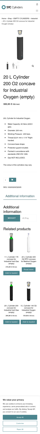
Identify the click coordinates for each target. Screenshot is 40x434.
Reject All (20, 429)
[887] (12, 180)
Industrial (34, 18)
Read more (29, 269)
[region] (20, 415)
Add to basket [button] (11, 273)
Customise (20, 423)
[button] (33, 66)
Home (4, 18)
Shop (10, 18)
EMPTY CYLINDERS (21, 18)
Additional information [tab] (20, 196)
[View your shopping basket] (37, 4)
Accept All (20, 417)
